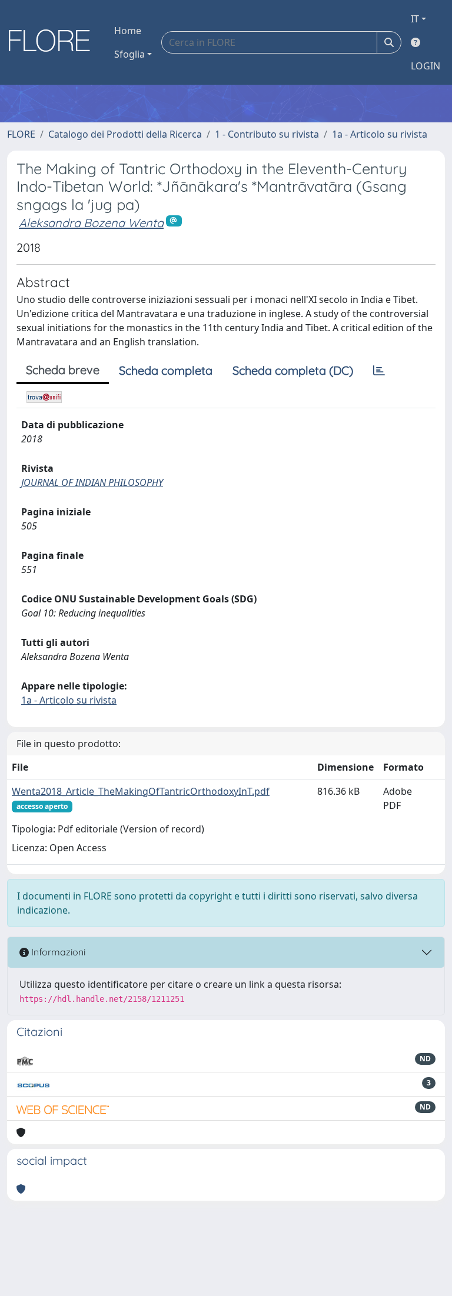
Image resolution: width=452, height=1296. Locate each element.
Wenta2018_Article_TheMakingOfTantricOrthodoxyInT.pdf (141, 791)
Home (127, 30)
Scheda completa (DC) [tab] (292, 370)
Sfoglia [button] (129, 54)
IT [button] (415, 18)
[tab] (379, 370)
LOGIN (425, 65)
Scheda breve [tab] (62, 369)
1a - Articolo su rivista (379, 134)
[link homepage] (53, 42)
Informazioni (57, 952)
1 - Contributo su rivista (267, 134)
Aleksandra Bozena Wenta (91, 222)
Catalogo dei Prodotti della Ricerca (125, 134)
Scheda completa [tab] (165, 370)
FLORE (21, 134)
